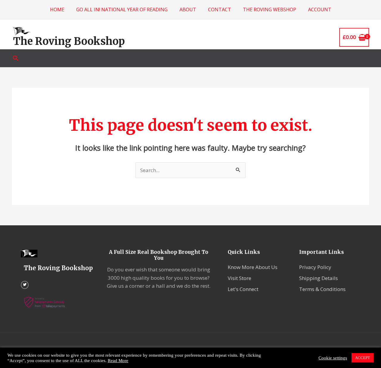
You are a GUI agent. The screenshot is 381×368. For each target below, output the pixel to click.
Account (319, 9)
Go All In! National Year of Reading (122, 9)
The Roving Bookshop (69, 41)
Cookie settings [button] (332, 358)
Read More (118, 360)
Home (57, 9)
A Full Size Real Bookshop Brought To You (158, 255)
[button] (16, 58)
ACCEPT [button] (362, 358)
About (187, 9)
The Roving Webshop (269, 9)
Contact (219, 9)
